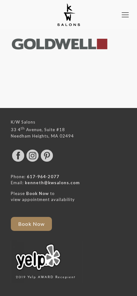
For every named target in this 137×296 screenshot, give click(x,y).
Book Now (37, 193)
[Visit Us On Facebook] (18, 161)
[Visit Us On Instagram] (32, 161)
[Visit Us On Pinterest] (47, 161)
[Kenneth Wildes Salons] (68, 14)
